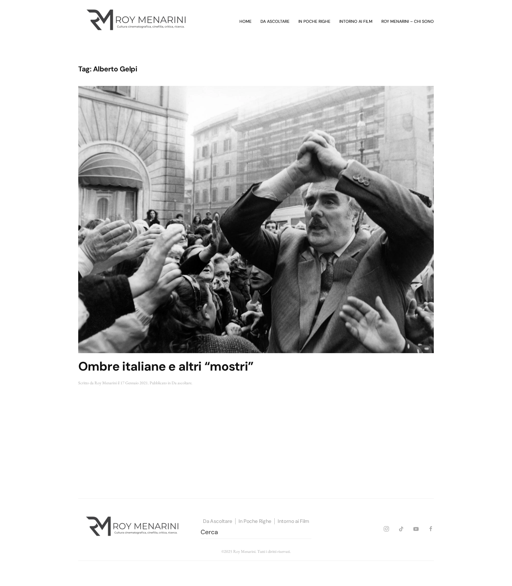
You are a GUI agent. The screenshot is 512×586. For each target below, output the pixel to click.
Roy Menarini (106, 382)
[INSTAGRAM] (386, 528)
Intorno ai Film (293, 521)
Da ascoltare (274, 21)
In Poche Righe (255, 521)
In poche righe (314, 21)
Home (245, 21)
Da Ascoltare (217, 521)
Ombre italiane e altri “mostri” (165, 366)
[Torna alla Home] (137, 21)
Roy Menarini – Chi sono (407, 21)
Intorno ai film (355, 21)
